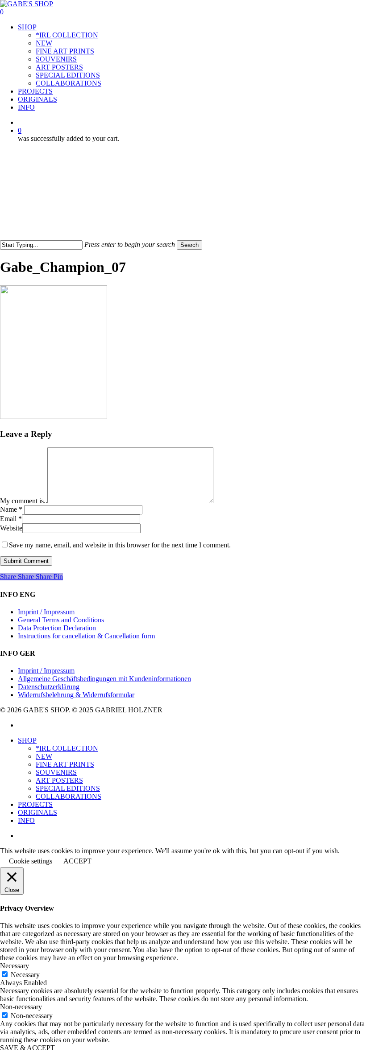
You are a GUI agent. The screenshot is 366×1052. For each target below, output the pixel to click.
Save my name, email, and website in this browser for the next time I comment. (120, 545)
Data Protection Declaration (57, 628)
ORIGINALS (37, 812)
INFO (26, 820)
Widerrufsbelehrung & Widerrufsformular (76, 695)
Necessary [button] (14, 966)
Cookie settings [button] (30, 861)
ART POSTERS (59, 780)
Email (11, 518)
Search (189, 245)
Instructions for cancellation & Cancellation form (86, 636)
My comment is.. (23, 501)
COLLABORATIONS (68, 796)
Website (11, 528)
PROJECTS (35, 804)
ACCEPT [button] (77, 861)
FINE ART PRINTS (65, 764)
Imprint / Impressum (46, 612)
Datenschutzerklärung (48, 686)
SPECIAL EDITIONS (68, 788)
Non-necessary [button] (21, 1007)
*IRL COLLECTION (67, 748)
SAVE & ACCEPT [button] (27, 1048)
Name (11, 509)
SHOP (27, 740)
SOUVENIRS (56, 772)
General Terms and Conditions (61, 620)
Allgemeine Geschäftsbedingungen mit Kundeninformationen (104, 678)
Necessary (25, 974)
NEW (44, 756)
